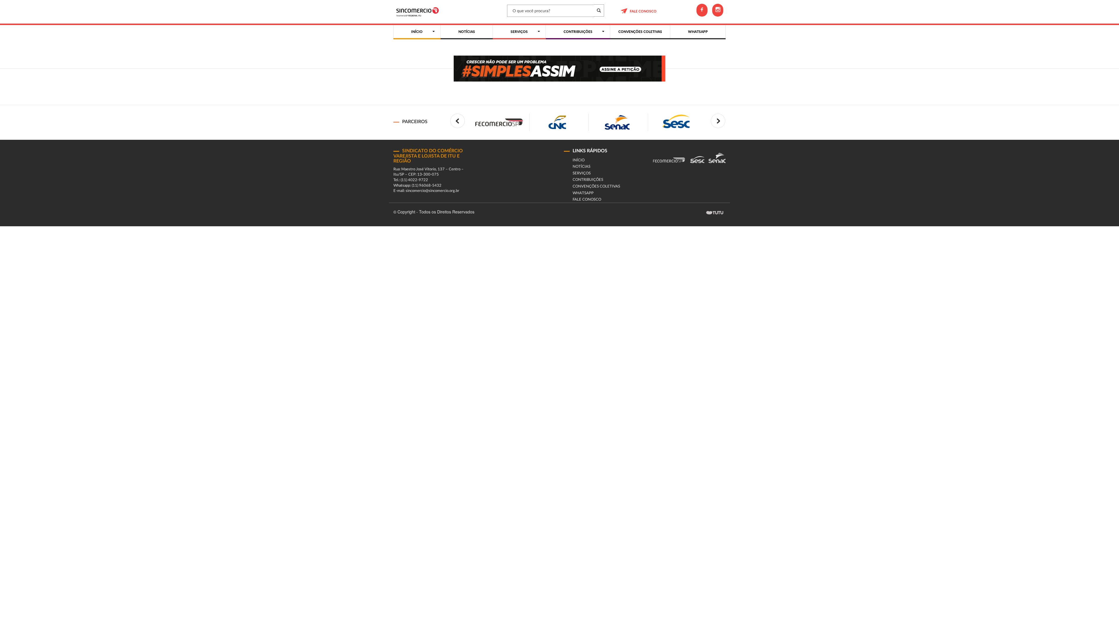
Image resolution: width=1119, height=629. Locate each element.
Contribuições (588, 180)
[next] (718, 121)
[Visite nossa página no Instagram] (717, 10)
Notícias (581, 167)
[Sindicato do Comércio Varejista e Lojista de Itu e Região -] (418, 11)
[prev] (457, 121)
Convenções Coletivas (596, 186)
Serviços (582, 173)
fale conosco (643, 11)
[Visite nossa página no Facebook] (702, 10)
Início (579, 160)
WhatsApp (583, 193)
